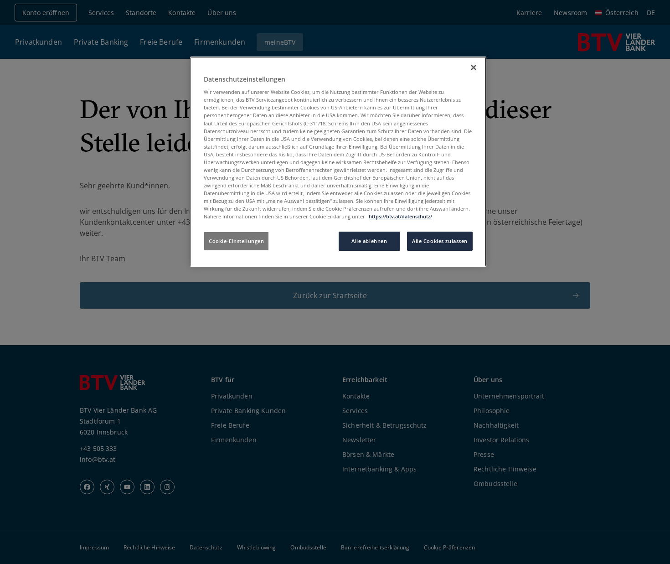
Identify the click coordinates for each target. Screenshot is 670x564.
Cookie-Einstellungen (236, 241)
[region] (338, 162)
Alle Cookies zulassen (440, 241)
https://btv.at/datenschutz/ (400, 216)
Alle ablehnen (369, 241)
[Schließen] (474, 67)
